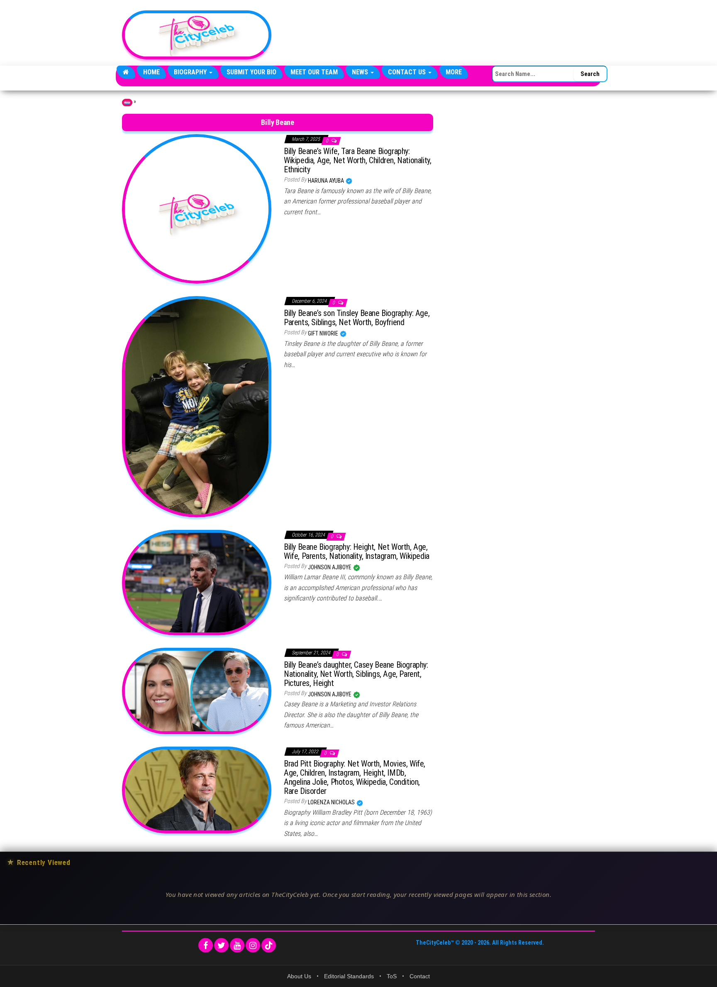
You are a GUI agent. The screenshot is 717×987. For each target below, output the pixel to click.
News (361, 72)
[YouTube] (237, 945)
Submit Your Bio (251, 72)
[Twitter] (221, 945)
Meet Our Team (314, 72)
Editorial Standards (349, 976)
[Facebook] (205, 945)
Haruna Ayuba (326, 180)
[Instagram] (253, 945)
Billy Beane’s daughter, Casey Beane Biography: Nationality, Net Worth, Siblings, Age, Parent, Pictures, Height (356, 674)
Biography (191, 72)
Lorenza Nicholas (332, 802)
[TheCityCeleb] (126, 72)
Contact (420, 976)
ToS (392, 976)
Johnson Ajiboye (330, 567)
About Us (299, 976)
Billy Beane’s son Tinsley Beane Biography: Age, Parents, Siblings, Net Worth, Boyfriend (356, 317)
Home (151, 72)
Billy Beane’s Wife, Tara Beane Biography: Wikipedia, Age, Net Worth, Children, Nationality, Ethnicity (357, 160)
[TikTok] (268, 945)
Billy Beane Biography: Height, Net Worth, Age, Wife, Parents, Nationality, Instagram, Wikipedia (356, 551)
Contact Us (407, 72)
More (454, 72)
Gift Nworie (323, 333)
